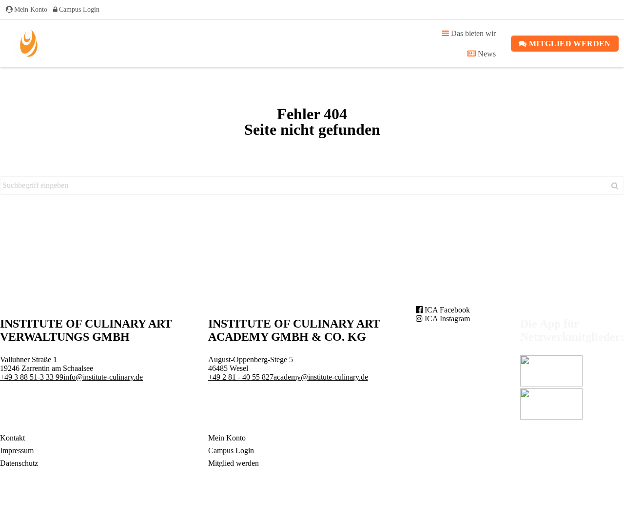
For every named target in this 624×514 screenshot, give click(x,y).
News (486, 54)
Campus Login (79, 9)
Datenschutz (19, 463)
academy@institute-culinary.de (320, 377)
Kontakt (12, 438)
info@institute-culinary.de (103, 377)
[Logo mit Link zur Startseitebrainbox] (29, 43)
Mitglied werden (568, 43)
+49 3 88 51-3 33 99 (31, 377)
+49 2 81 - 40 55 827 (240, 377)
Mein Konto (30, 9)
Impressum (17, 450)
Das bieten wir (472, 33)
